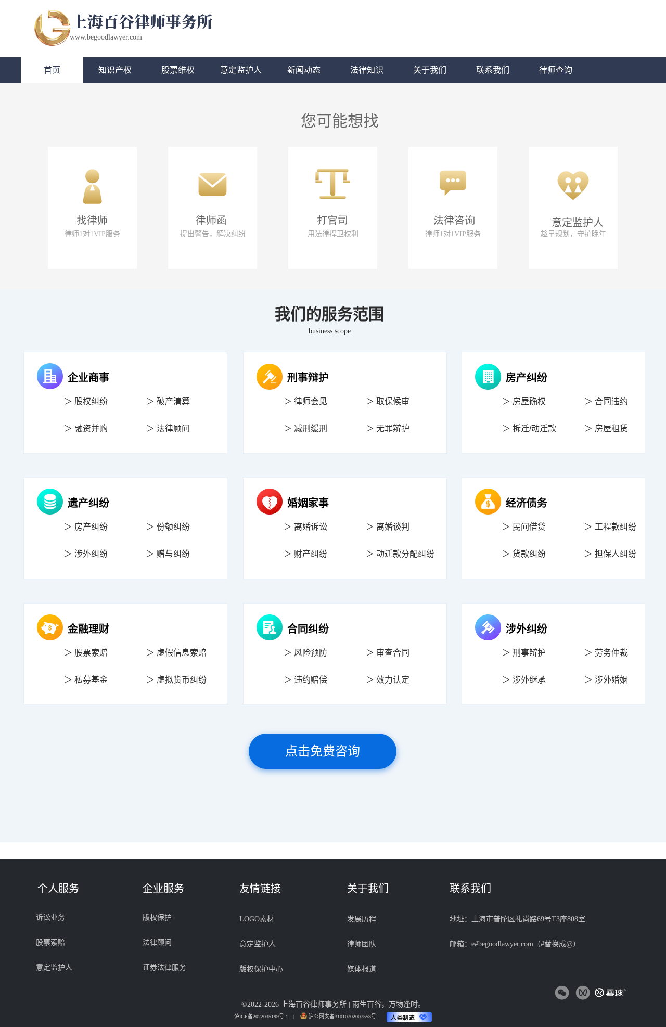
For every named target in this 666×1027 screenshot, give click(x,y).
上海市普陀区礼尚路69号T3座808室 (528, 919)
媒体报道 (361, 969)
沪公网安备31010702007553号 (342, 1016)
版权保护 (157, 917)
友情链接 (260, 888)
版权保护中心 (261, 969)
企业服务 (163, 888)
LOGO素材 (256, 919)
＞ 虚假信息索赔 (176, 652)
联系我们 (470, 888)
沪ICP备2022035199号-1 (261, 1016)
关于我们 (368, 888)
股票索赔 (50, 942)
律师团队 (361, 944)
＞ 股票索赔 (86, 652)
